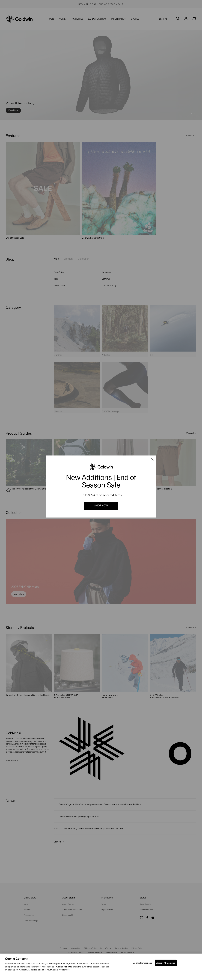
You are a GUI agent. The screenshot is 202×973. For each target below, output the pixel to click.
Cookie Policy (63, 966)
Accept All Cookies (165, 963)
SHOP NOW (101, 505)
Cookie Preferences (142, 963)
